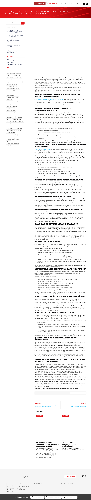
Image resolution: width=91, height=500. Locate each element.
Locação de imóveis (17, 119)
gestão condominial (11, 115)
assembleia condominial (12, 93)
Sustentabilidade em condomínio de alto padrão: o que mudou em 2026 (47, 444)
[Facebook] (84, 4)
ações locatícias (10, 95)
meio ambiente (10, 123)
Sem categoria (10, 61)
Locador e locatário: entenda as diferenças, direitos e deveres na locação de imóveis (47, 405)
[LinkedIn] (87, 4)
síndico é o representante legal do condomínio (50, 99)
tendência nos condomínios (13, 143)
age (20, 77)
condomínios (9, 99)
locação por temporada (12, 121)
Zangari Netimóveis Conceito (14, 64)
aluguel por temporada (12, 84)
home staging (19, 117)
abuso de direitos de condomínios (14, 73)
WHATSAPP (74, 393)
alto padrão (9, 82)
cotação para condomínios (12, 104)
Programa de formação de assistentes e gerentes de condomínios (14, 45)
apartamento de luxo (11, 86)
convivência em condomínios (13, 101)
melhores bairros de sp (12, 126)
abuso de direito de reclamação (14, 71)
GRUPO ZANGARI (8, 3)
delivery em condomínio (12, 106)
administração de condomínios (13, 75)
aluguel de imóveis (18, 82)
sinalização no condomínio (12, 137)
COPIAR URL (82, 393)
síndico (17, 139)
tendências (9, 145)
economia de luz (10, 108)
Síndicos (8, 141)
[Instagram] (81, 4)
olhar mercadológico (11, 130)
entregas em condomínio (12, 112)
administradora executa (43, 149)
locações (21, 121)
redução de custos (11, 132)
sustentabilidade (10, 139)
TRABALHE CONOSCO (71, 497)
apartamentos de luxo (11, 90)
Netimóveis (19, 128)
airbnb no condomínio (15, 79)
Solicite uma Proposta (53, 497)
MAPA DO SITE (25, 477)
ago (7, 79)
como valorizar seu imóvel (12, 97)
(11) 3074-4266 (62, 3)
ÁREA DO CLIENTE (53, 3)
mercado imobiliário (11, 128)
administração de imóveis (12, 77)
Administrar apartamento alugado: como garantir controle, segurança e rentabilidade (13, 50)
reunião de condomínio (12, 134)
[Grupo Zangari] (12, 476)
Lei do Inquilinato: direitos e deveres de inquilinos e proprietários (14, 40)
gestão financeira (10, 117)
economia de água (11, 110)
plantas (19, 130)
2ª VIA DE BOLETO (41, 3)
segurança (21, 134)
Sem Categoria (10, 62)
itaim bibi (9, 119)
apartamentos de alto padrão (13, 88)
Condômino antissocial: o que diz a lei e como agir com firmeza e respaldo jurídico (74, 405)
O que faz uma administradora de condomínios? (69, 444)
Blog (37, 440)
